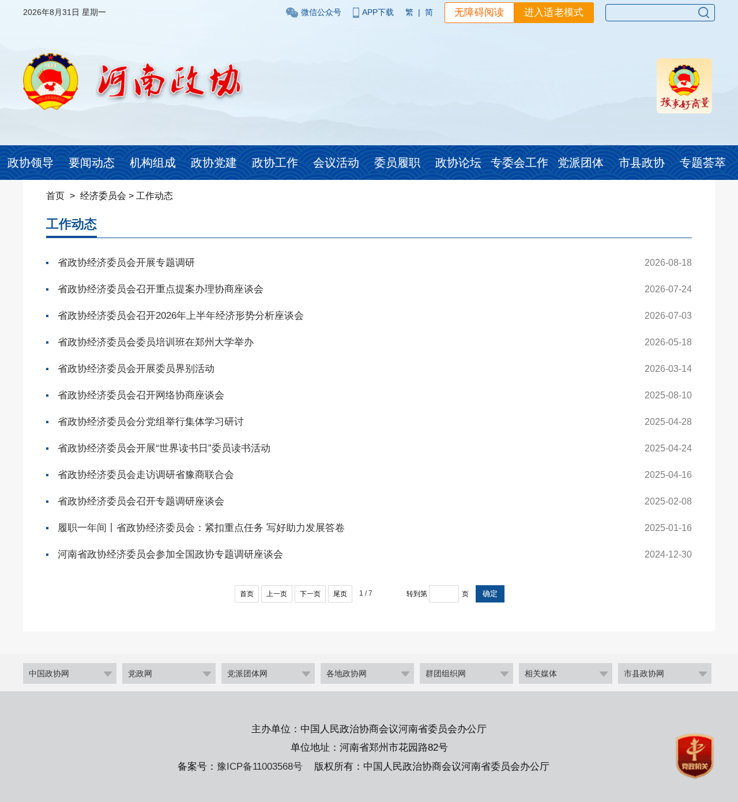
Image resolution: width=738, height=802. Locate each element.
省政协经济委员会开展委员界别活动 (136, 368)
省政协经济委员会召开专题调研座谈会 (141, 501)
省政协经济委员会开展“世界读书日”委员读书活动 (164, 448)
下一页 (310, 594)
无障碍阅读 (479, 12)
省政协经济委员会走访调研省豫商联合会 (146, 474)
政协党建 (214, 162)
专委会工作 (519, 162)
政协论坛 (458, 162)
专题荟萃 (703, 162)
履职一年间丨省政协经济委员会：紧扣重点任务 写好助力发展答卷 (201, 527)
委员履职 (397, 162)
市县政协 (642, 162)
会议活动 (336, 162)
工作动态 (154, 196)
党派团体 (581, 162)
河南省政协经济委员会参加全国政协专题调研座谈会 (170, 554)
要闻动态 (92, 162)
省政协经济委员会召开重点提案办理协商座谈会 (160, 289)
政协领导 (30, 162)
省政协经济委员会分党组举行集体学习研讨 (151, 421)
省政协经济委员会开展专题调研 (126, 262)
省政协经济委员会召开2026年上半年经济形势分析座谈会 (181, 315)
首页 (55, 196)
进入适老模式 (554, 12)
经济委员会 (103, 196)
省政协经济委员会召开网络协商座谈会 (141, 395)
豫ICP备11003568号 (260, 766)
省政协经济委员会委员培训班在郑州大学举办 (156, 342)
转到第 (416, 594)
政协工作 (275, 162)
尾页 (340, 594)
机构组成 (153, 162)
